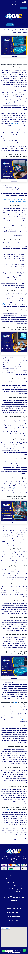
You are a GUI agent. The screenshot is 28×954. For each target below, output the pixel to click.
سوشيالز (9, 103)
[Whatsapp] (3, 951)
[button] (23, 24)
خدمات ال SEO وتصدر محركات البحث (14, 924)
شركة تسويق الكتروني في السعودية (14, 905)
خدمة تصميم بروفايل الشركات (14, 916)
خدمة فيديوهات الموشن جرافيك (14, 920)
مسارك (15, 702)
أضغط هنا (11, 871)
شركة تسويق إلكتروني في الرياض (14, 908)
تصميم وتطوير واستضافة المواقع (14, 912)
